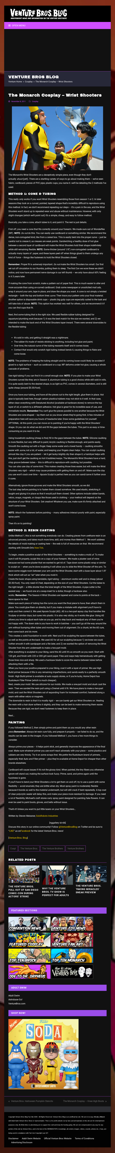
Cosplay (35, 101)
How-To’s (38, 547)
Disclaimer (13, 1138)
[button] (17, 25)
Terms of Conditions (84, 1138)
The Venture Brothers (52, 848)
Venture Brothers (75, 848)
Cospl (13, 848)
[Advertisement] (57, 50)
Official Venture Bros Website (58, 1138)
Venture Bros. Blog (18, 837)
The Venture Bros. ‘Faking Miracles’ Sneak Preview (88, 889)
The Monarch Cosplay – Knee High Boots (83, 1101)
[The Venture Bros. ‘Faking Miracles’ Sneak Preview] (91, 873)
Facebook (25, 831)
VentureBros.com (16, 1003)
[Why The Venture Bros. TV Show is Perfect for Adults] (57, 875)
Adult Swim (14, 995)
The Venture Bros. (29, 848)
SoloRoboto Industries (47, 816)
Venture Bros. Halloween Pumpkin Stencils (30, 1101)
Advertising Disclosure (21, 1142)
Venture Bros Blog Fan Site (24, 1117)
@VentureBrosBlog (68, 827)
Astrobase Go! (15, 999)
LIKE (11, 831)
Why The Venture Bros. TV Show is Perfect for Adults (55, 891)
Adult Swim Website (31, 1138)
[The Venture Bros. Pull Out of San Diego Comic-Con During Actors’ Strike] (23, 874)
